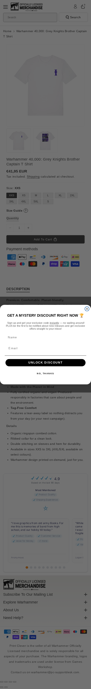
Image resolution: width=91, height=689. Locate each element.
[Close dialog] (87, 309)
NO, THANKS (45, 373)
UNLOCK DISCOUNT (45, 362)
